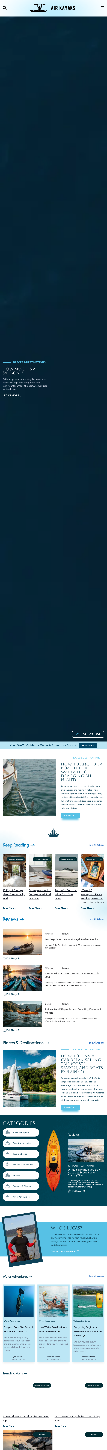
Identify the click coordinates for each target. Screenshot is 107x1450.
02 (84, 734)
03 (91, 734)
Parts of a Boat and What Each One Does (66, 894)
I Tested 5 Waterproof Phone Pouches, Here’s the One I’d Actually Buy (92, 896)
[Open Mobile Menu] (102, 8)
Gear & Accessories (68, 859)
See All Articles (96, 845)
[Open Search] (5, 8)
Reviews (65, 934)
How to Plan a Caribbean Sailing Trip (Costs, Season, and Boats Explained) (82, 1064)
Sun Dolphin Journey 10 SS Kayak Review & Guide (71, 939)
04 (98, 734)
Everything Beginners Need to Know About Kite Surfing (87, 1331)
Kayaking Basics (42, 859)
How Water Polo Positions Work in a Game (53, 1329)
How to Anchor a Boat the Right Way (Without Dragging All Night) (81, 772)
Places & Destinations (29, 362)
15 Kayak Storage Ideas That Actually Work (14, 894)
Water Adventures (12, 1321)
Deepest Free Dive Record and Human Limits (18, 1329)
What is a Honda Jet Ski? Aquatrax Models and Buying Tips (84, 1172)
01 (78, 734)
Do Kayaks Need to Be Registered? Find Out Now (40, 894)
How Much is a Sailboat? (19, 371)
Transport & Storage (15, 859)
